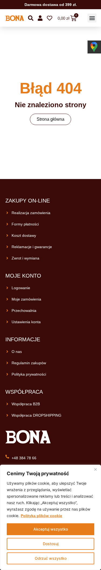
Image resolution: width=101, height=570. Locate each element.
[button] (92, 18)
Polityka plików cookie (41, 516)
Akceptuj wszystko (50, 529)
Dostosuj (50, 543)
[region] (50, 517)
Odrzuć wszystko (51, 558)
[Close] (95, 469)
